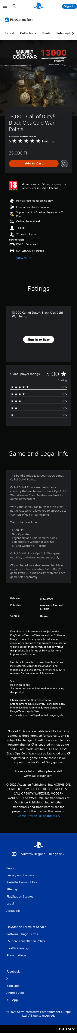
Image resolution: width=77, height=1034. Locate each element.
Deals (46, 33)
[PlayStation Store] (19, 19)
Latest (9, 33)
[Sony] (67, 1032)
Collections (28, 33)
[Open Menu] (5, 6)
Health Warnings (20, 684)
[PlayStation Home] (38, 6)
